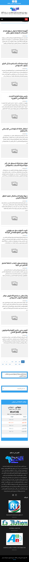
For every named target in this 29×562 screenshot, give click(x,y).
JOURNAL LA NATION (14, 528)
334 (10, 364)
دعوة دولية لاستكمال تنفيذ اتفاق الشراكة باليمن (15, 197)
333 (6, 364)
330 (19, 361)
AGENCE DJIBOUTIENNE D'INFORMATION (14, 547)
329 (16, 361)
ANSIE (14, 559)
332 (3, 364)
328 (12, 361)
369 (19, 364)
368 (16, 364)
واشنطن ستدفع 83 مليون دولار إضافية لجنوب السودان (15, 297)
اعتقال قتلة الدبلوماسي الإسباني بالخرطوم (15, 130)
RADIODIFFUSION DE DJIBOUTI (14, 515)
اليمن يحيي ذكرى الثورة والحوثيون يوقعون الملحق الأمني (15, 331)
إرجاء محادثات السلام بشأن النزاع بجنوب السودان (15, 64)
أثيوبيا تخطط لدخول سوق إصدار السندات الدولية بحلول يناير (15, 32)
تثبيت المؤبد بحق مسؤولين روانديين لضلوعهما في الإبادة (16, 231)
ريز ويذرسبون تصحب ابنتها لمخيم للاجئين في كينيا (15, 264)
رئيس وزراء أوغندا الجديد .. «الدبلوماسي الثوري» (18, 97)
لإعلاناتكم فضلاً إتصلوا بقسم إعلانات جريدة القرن (15, 375)
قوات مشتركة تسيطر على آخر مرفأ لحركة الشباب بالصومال (16, 164)
